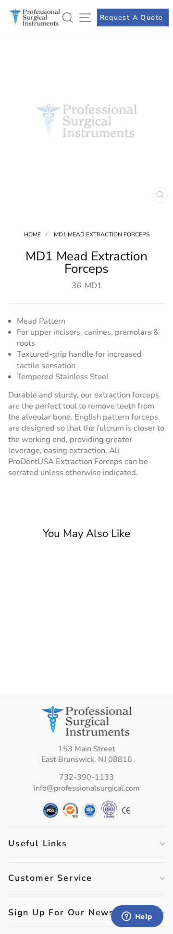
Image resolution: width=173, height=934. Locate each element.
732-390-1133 (86, 777)
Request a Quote (131, 17)
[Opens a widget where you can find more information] (137, 917)
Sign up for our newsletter (75, 912)
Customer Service (50, 878)
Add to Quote (37, 667)
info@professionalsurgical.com (87, 788)
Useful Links (37, 843)
